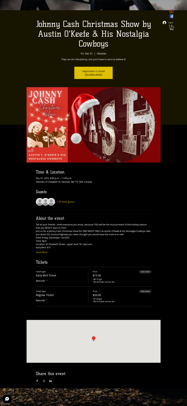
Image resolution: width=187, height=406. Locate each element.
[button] (172, 27)
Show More (42, 252)
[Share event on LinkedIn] (50, 381)
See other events (93, 74)
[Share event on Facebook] (37, 381)
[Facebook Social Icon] (171, 16)
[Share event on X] (44, 381)
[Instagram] (171, 11)
